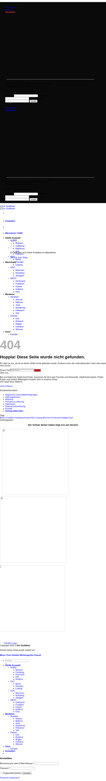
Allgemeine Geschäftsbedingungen (21, 395)
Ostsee (13, 315)
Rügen (19, 324)
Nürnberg (20, 273)
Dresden (20, 262)
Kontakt (14, 334)
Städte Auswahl (12, 238)
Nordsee (14, 297)
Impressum (10, 404)
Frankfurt (20, 283)
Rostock (20, 254)
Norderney (21, 307)
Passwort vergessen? (10, 778)
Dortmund (20, 281)
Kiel (17, 251)
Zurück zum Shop (18, 257)
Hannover (20, 248)
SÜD (12, 267)
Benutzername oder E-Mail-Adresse (17, 763)
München (20, 270)
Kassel (19, 286)
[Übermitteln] (6, 663)
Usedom (20, 326)
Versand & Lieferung (14, 402)
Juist (18, 305)
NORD (13, 668)
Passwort (5, 768)
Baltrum (19, 302)
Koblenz (19, 289)
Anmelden (27, 773)
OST (12, 256)
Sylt (17, 313)
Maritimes (10, 294)
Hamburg (20, 246)
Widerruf (9, 399)
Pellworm (20, 310)
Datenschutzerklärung (15, 406)
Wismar (19, 329)
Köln (18, 292)
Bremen (19, 670)
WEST (13, 278)
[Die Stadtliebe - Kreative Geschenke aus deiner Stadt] (7, 207)
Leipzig (19, 264)
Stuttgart (20, 275)
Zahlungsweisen (12, 397)
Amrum (19, 299)
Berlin (18, 259)
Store (7, 332)
